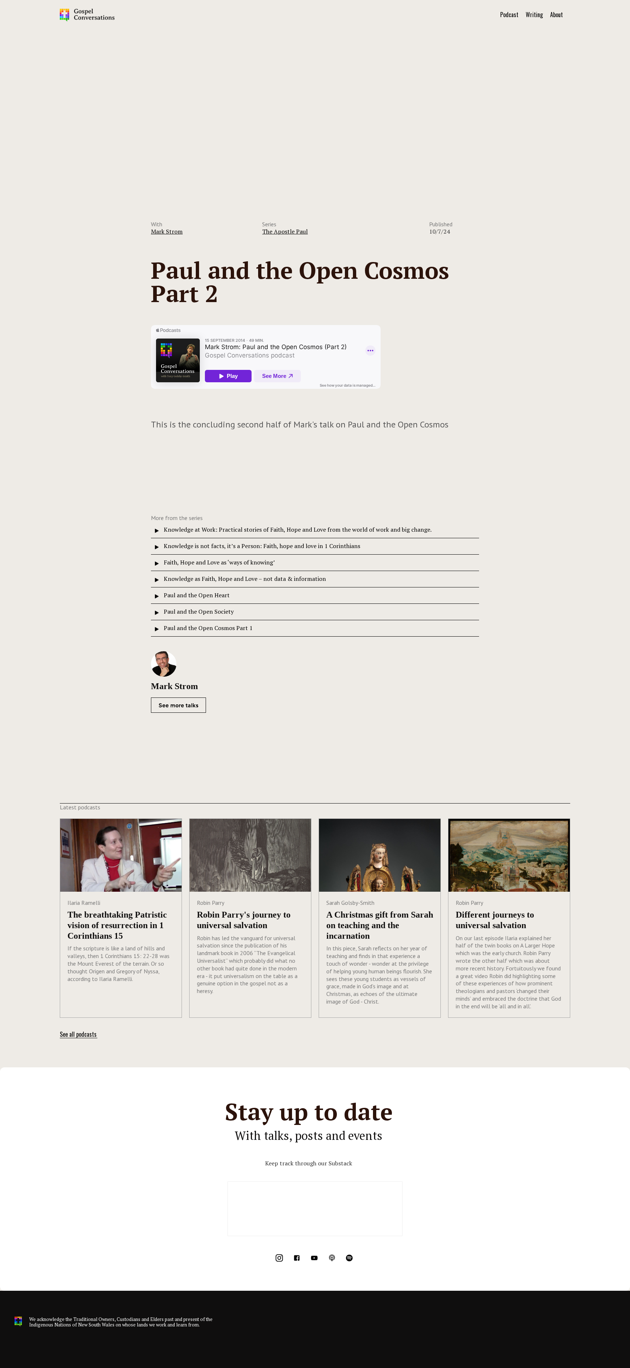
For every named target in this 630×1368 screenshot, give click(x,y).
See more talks (178, 705)
